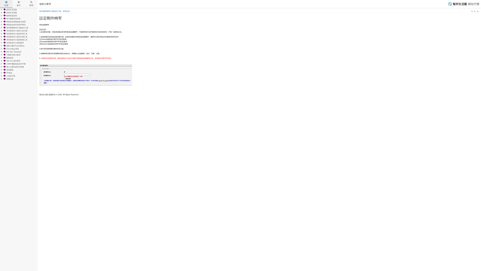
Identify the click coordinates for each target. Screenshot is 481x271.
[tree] (19, 44)
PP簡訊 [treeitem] (9, 73)
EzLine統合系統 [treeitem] (12, 48)
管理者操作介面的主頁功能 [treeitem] (16, 30)
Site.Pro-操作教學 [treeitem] (13, 60)
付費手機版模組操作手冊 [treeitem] (16, 63)
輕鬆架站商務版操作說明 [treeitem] (16, 21)
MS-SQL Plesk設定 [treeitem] (13, 51)
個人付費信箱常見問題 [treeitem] (15, 66)
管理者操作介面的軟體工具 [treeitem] (16, 39)
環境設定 (66, 11)
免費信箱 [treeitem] (9, 79)
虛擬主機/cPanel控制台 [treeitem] (15, 45)
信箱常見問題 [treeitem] (11, 12)
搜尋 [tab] (31, 5)
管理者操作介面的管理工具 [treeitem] (16, 33)
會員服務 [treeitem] (9, 70)
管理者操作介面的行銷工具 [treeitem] (16, 36)
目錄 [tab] (6, 5)
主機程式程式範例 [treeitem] (13, 54)
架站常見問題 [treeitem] (11, 9)
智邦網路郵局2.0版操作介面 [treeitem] (17, 27)
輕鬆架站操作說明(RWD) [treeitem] (16, 24)
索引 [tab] (19, 5)
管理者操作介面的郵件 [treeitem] (15, 42)
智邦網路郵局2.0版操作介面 (50, 11)
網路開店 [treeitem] (9, 57)
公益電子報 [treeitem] (10, 76)
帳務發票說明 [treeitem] (11, 15)
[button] (471, 11)
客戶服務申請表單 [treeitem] (13, 18)
